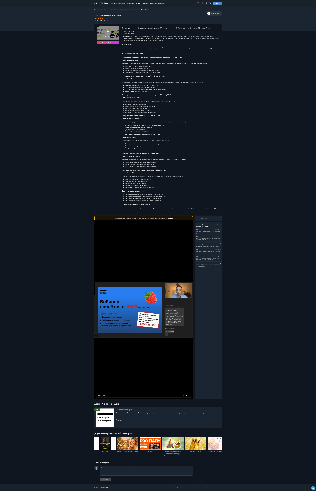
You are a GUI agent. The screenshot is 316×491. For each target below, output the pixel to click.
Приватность (210, 488)
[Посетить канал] (313, 488)
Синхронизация (124, 409)
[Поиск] (198, 3)
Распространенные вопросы (185, 488)
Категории (121, 3)
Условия (219, 488)
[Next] (220, 434)
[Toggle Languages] (202, 3)
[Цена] (210, 3)
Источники (130, 3)
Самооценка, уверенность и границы (149, 28)
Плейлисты (200, 488)
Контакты (171, 488)
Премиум (170, 218)
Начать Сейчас (108, 43)
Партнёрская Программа (157, 3)
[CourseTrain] (101, 3)
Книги (138, 3)
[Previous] (217, 434)
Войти (217, 3)
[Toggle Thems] (206, 3)
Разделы (112, 3)
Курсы (145, 3)
